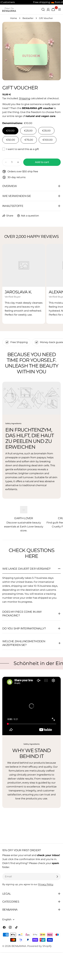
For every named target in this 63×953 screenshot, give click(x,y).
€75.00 (28, 139)
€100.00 (48, 139)
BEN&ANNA (18, 946)
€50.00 (10, 139)
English (6, 919)
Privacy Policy (45, 884)
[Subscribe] (57, 876)
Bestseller (27, 18)
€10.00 (10, 130)
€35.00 (46, 130)
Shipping (24, 98)
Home (13, 18)
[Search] (43, 9)
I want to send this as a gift (22, 149)
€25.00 (28, 130)
